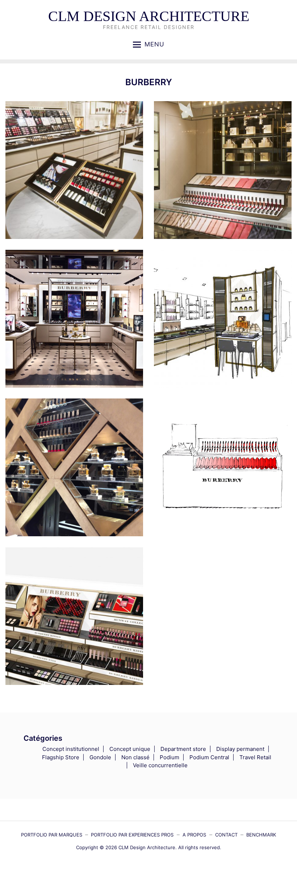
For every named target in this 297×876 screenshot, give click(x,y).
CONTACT (226, 835)
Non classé (135, 757)
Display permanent (240, 748)
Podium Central (209, 757)
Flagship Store (60, 757)
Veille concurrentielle (160, 765)
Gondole (100, 757)
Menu (154, 44)
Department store (183, 748)
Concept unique (129, 748)
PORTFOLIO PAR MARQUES (51, 835)
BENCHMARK (261, 835)
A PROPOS (194, 835)
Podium (169, 757)
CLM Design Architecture (148, 16)
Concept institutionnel (70, 748)
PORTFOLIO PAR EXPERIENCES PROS (132, 835)
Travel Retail (255, 757)
